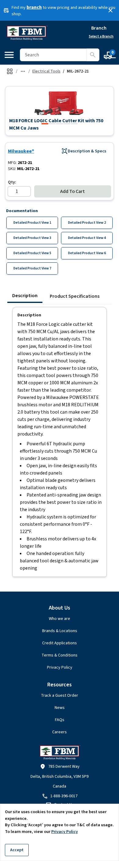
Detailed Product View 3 (32, 237)
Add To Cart (72, 191)
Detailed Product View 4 (87, 237)
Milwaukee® (21, 151)
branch (34, 7)
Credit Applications (59, 643)
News (60, 708)
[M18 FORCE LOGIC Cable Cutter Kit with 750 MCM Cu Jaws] (44, 123)
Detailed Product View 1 (32, 222)
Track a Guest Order (59, 695)
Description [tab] (25, 295)
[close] (110, 10)
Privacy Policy (59, 667)
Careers (59, 732)
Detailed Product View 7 (32, 268)
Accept (16, 850)
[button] (59, 103)
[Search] (92, 54)
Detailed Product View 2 (87, 222)
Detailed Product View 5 (32, 253)
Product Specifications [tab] (74, 296)
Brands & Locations (59, 631)
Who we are (59, 619)
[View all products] (9, 71)
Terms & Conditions (59, 655)
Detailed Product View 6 (87, 253)
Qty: (12, 182)
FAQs (59, 720)
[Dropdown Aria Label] (23, 71)
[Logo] (26, 33)
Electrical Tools (46, 71)
